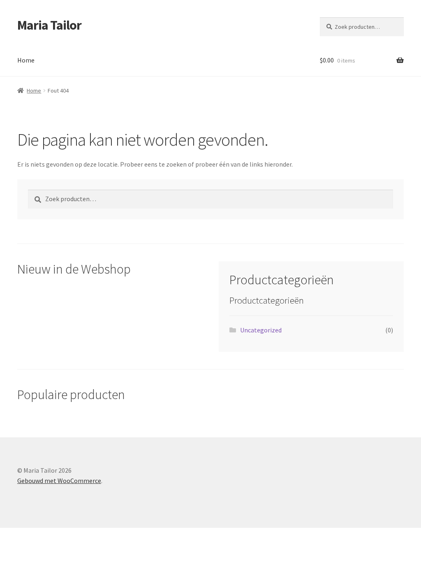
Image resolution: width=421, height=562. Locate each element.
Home (26, 60)
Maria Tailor (49, 25)
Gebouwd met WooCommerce (59, 480)
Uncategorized (261, 330)
